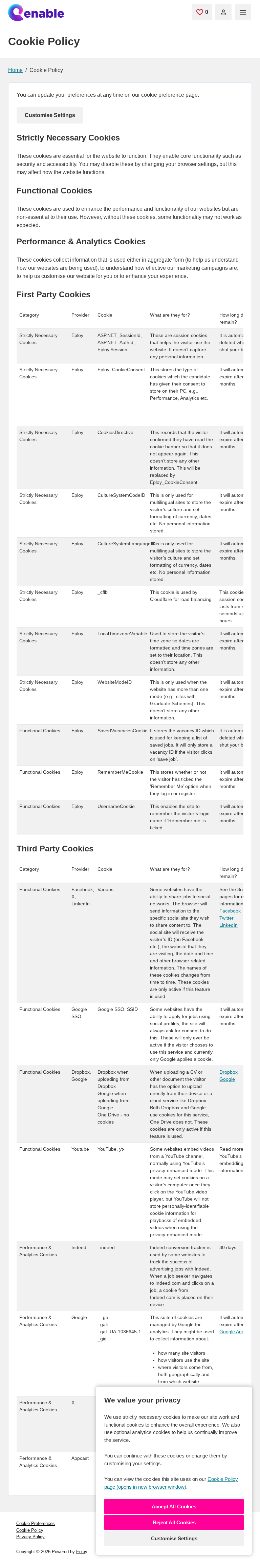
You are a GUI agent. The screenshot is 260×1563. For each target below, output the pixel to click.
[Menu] (243, 12)
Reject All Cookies (174, 1522)
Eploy (81, 1551)
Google (227, 1079)
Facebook (230, 911)
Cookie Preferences (35, 1523)
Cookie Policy (29, 1530)
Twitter (226, 918)
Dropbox (228, 1072)
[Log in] (223, 12)
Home (15, 70)
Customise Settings (174, 1538)
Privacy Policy (30, 1536)
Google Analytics (237, 1331)
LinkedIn (228, 925)
